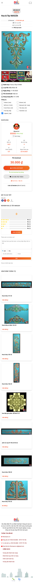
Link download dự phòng (17, 172)
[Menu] (2, 3)
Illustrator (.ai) (23, 110)
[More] (8, 200)
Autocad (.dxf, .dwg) (24, 105)
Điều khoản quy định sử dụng (10, 556)
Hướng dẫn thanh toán (8, 561)
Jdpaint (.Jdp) (7, 113)
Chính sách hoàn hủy (8, 558)
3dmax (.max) (7, 102)
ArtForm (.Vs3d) (8, 105)
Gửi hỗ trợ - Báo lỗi (17, 181)
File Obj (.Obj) (7, 110)
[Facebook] (2, 200)
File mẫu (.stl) (23, 108)
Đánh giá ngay (16, 232)
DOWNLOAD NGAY (17, 168)
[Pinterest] (5, 200)
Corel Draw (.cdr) (8, 108)
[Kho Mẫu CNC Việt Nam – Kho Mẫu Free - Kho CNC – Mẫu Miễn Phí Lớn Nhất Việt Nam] (16, 2)
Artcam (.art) (22, 102)
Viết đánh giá (20, 20)
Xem (17, 136)
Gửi (16, 258)
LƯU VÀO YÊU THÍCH (17, 177)
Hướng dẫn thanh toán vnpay (10, 553)
